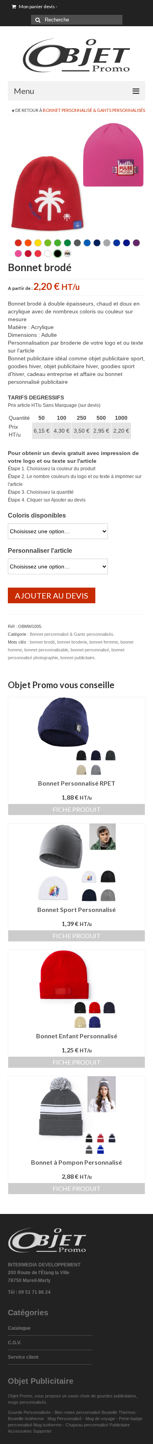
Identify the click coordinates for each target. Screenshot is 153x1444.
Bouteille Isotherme (27, 1418)
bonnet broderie (72, 642)
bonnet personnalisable (46, 649)
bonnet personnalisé (90, 649)
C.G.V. (14, 1342)
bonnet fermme (103, 642)
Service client (23, 1357)
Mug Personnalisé (64, 1418)
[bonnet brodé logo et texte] (76, 190)
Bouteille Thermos (119, 1412)
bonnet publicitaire (77, 657)
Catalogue (19, 1328)
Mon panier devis (37, 6)
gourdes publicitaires (116, 1396)
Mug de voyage (100, 1418)
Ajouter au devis (51, 595)
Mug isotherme (47, 1424)
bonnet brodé (42, 642)
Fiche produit (77, 809)
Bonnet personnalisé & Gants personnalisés (94, 110)
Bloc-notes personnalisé (77, 1412)
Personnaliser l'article (40, 550)
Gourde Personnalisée (29, 1412)
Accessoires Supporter (30, 1431)
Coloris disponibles (37, 515)
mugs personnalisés (27, 1402)
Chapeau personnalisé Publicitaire (98, 1424)
